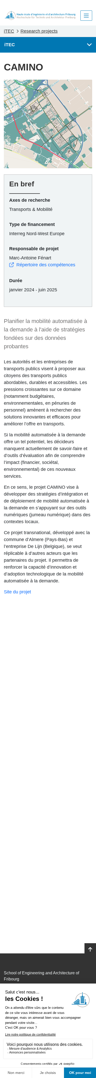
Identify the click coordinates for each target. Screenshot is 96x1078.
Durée (15, 280)
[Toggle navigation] (86, 15)
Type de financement (32, 224)
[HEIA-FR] (40, 15)
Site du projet (17, 591)
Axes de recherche (29, 200)
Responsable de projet (34, 248)
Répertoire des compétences (45, 264)
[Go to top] (90, 949)
